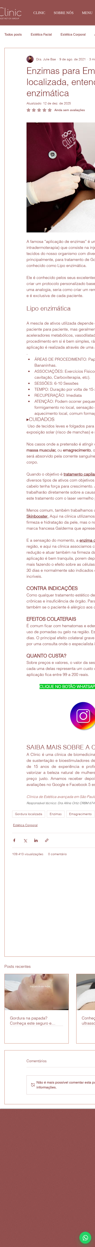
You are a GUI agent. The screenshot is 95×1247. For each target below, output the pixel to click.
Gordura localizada (28, 814)
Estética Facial (41, 34)
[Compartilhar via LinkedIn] (36, 840)
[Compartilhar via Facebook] (14, 840)
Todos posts (13, 34)
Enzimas (56, 814)
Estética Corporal (73, 34)
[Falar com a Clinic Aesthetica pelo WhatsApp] (85, 1238)
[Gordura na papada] (36, 992)
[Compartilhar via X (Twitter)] (25, 840)
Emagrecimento (80, 814)
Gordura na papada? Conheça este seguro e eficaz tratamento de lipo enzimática (32, 1020)
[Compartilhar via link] (47, 840)
